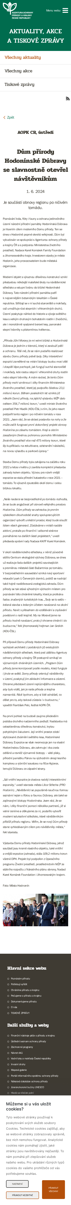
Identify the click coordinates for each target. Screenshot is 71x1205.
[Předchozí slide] (10, 915)
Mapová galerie (19, 1069)
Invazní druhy (18, 1064)
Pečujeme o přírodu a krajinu (26, 995)
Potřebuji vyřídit (19, 984)
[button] (57, 10)
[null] (8, 117)
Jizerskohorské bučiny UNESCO (27, 1087)
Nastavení (17, 1184)
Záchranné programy (22, 1046)
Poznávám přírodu (20, 978)
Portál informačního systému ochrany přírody (34, 1075)
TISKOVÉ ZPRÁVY (20, 1012)
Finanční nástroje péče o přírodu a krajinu (33, 1035)
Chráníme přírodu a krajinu (25, 989)
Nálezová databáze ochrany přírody (29, 1081)
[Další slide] (61, 915)
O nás (14, 1007)
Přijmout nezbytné (22, 1195)
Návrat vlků (17, 1052)
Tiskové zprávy (19, 84)
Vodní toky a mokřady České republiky (31, 1058)
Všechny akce (18, 71)
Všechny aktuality (23, 57)
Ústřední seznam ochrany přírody (28, 1041)
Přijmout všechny (53, 1190)
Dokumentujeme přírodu (24, 1001)
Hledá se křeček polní (22, 1092)
